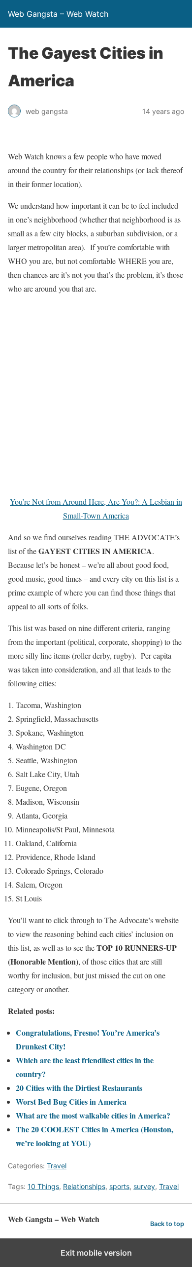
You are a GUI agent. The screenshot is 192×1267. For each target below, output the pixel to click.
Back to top (167, 1224)
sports (119, 1186)
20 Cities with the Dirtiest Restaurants (79, 1087)
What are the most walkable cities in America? (93, 1115)
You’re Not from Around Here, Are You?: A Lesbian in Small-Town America (96, 508)
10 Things (43, 1186)
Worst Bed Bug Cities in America (71, 1101)
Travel (56, 1165)
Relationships (84, 1186)
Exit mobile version (96, 1253)
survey (144, 1186)
